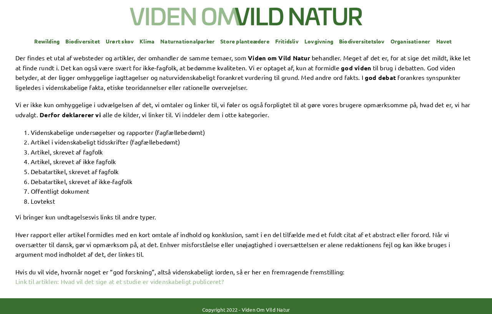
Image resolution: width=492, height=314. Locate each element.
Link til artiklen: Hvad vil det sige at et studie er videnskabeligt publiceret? (119, 281)
